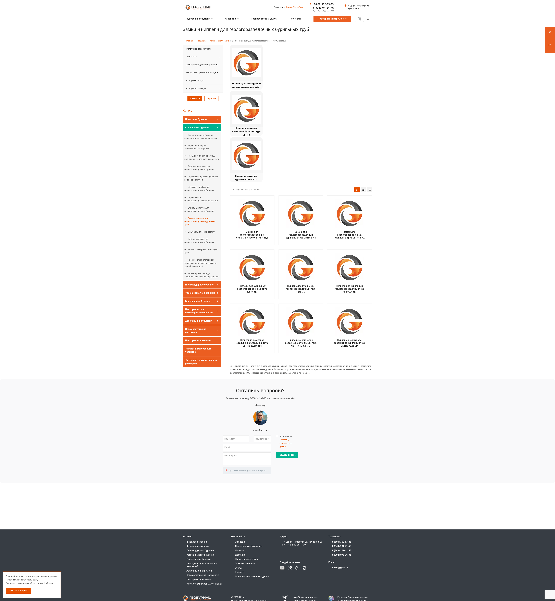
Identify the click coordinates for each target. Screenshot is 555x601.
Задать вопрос (288, 455)
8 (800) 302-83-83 (341, 541)
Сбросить (211, 98)
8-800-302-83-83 (324, 4)
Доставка (240, 554)
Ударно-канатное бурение (200, 293)
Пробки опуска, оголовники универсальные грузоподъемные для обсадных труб (200, 263)
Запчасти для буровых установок (204, 583)
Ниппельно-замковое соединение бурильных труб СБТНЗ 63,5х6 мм (252, 343)
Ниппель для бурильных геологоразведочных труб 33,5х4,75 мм (349, 289)
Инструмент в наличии (198, 340)
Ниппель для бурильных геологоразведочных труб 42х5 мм (301, 289)
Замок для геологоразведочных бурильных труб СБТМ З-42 (349, 235)
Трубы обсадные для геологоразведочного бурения (199, 240)
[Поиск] (368, 19)
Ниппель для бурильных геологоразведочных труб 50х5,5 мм (252, 289)
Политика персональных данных (253, 576)
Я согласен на (286, 441)
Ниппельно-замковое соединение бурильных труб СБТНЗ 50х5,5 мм (301, 343)
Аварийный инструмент (198, 320)
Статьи (238, 567)
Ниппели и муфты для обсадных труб (201, 251)
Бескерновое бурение (197, 301)
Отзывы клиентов (245, 563)
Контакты (296, 18)
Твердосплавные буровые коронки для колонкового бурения (200, 136)
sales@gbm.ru (340, 567)
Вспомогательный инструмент (202, 575)
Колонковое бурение (197, 127)
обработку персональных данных (286, 443)
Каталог (188, 110)
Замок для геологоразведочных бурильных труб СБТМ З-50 (301, 235)
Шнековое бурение (196, 119)
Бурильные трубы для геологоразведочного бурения (199, 209)
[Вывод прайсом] (369, 189)
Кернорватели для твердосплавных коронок (196, 147)
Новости (239, 550)
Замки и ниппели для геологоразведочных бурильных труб (200, 221)
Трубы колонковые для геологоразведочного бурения (199, 168)
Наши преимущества (246, 559)
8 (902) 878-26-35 (341, 554)
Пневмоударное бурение (199, 284)
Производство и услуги (264, 18)
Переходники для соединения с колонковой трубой (201, 178)
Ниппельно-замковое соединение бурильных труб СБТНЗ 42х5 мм (349, 343)
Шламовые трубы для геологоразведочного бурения (199, 188)
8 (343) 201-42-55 (341, 550)
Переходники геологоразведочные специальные (201, 199)
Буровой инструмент (198, 18)
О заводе (230, 18)
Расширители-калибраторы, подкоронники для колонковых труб (201, 157)
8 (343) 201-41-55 (323, 8)
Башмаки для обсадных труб (201, 232)
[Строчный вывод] (363, 189)
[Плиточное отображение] (357, 189)
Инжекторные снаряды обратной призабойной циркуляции (201, 275)
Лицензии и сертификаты (249, 546)
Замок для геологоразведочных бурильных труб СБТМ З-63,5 (252, 235)
